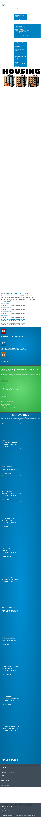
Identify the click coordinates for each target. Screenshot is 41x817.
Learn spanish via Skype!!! (5, 303)
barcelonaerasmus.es (20, 815)
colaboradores (25, 815)
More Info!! (30, 295)
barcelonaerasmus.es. (13, 320)
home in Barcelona (17, 294)
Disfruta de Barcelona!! (4, 315)
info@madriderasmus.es (13, 772)
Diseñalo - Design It (33, 815)
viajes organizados (8, 307)
